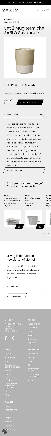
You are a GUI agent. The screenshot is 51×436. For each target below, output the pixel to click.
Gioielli (8, 395)
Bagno (8, 370)
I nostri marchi (34, 324)
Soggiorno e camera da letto (12, 366)
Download (32, 339)
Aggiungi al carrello (30, 102)
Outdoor (9, 391)
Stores (30, 335)
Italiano (8, 422)
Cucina (8, 361)
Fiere (30, 331)
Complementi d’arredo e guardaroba (11, 385)
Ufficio (8, 374)
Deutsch (8, 425)
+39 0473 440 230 (14, 324)
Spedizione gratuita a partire (25, 2)
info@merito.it (11, 326)
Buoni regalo (10, 357)
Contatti (31, 342)
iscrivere (16, 296)
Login (7, 406)
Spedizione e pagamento (33, 375)
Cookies (31, 361)
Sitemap (31, 380)
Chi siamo (32, 327)
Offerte (8, 354)
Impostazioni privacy (33, 369)
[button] (5, 431)
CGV (30, 365)
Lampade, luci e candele (12, 379)
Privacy (31, 357)
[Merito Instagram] (11, 338)
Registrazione (11, 409)
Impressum (33, 354)
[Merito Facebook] (6, 338)
